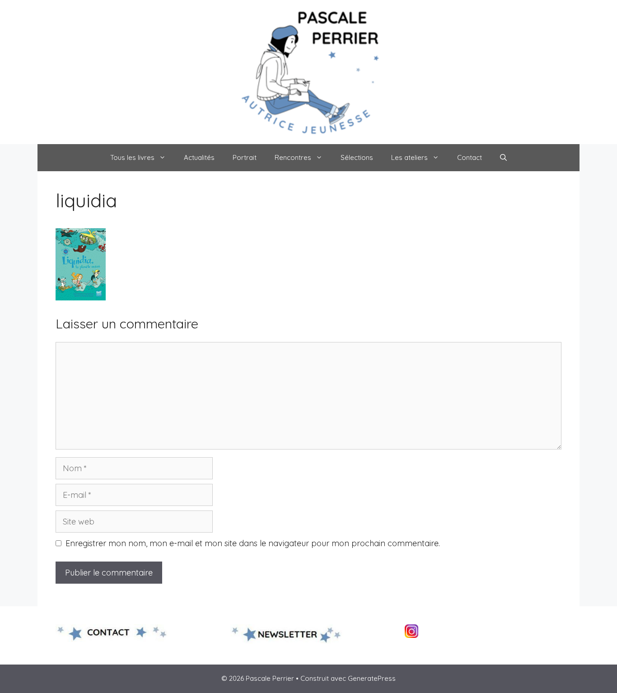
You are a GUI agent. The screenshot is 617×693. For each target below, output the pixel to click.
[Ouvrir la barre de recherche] (503, 157)
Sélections (357, 157)
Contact (469, 157)
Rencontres (293, 157)
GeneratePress (372, 678)
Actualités (199, 157)
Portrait (245, 157)
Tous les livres (132, 157)
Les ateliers (409, 157)
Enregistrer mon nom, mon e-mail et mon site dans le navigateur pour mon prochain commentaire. (252, 543)
